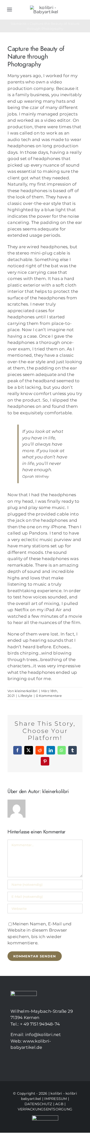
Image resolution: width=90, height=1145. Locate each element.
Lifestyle (25, 696)
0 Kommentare (49, 696)
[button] (9, 1136)
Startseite (18, 24)
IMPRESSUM (55, 1098)
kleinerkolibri (26, 691)
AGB (59, 1104)
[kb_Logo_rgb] (46, 7)
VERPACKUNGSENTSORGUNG (45, 1109)
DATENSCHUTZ (38, 1104)
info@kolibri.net (43, 1034)
